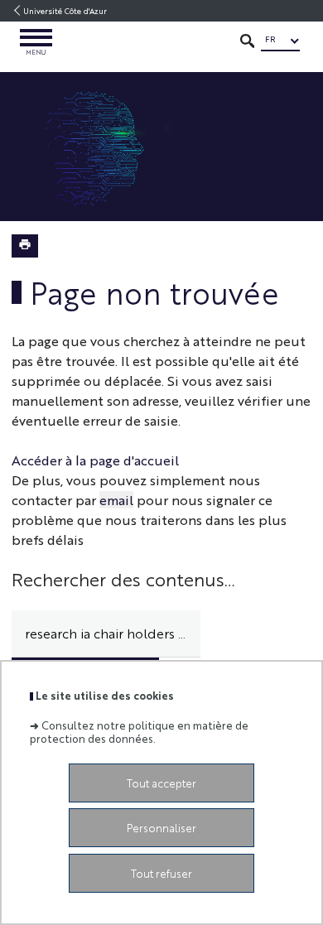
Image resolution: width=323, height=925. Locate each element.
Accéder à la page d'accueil (95, 460)
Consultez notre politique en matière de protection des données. (139, 731)
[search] (106, 634)
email (116, 499)
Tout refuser (161, 873)
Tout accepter (161, 783)
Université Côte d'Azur (65, 11)
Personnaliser (161, 828)
